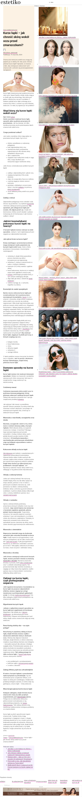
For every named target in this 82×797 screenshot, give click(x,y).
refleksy (2, 781)
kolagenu (21, 399)
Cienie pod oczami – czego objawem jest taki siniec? (56, 309)
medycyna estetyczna (22, 595)
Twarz (5, 737)
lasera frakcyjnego (25, 654)
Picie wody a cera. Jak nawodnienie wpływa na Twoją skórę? (58, 248)
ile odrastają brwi (17, 781)
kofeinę (10, 274)
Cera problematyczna (10, 30)
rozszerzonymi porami (25, 663)
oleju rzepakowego (26, 563)
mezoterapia (21, 697)
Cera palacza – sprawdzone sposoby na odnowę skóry (56, 125)
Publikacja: (12, 54)
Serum (24, 297)
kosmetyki (30, 204)
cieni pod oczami (11, 541)
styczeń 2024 (11, 735)
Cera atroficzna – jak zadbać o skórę (51, 66)
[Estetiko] (10, 2)
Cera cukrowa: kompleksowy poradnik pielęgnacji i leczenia (58, 95)
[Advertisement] (18, 17)
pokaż (13, 117)
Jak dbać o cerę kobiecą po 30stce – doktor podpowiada (57, 37)
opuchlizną (26, 329)
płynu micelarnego (14, 189)
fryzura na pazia (41, 781)
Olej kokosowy (8, 453)
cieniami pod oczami (10, 495)
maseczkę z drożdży (10, 561)
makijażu (21, 187)
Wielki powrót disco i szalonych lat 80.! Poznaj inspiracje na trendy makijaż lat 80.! (20, 767)
